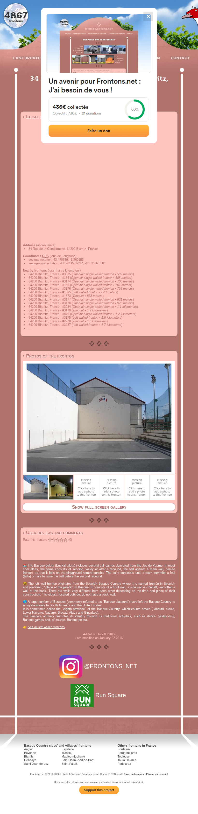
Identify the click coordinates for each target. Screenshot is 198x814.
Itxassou (67, 753)
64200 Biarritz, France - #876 (48, 314)
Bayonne (30, 753)
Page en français (134, 774)
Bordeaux (124, 749)
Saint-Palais (70, 763)
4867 (16, 15)
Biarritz (28, 756)
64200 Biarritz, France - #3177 (49, 299)
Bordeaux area (127, 753)
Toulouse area (127, 760)
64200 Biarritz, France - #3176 (49, 288)
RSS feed (116, 774)
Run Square (110, 695)
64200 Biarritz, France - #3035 (49, 274)
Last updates (28, 58)
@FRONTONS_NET (110, 666)
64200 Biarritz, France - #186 (48, 278)
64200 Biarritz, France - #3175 (49, 317)
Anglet (28, 749)
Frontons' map (90, 774)
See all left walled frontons (46, 627)
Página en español (157, 774)
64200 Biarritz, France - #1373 (49, 296)
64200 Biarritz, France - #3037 (49, 325)
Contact (179, 58)
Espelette (68, 749)
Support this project (99, 790)
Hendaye (30, 760)
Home (65, 774)
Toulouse (124, 756)
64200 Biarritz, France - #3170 (49, 310)
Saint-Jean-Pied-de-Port (77, 760)
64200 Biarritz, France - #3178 (49, 303)
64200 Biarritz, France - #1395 (49, 292)
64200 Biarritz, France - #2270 (49, 321)
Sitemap (75, 774)
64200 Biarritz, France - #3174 (49, 281)
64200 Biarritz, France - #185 (48, 285)
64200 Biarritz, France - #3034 (49, 307)
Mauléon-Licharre (73, 756)
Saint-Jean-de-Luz (36, 763)
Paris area (124, 763)
